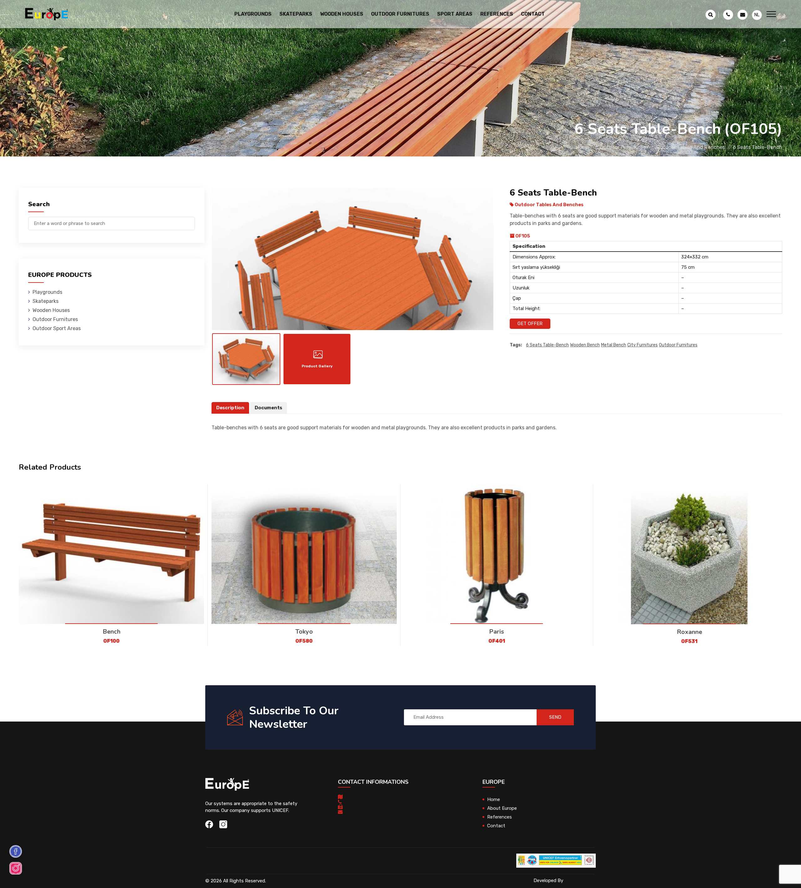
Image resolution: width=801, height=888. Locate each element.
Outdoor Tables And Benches (690, 147)
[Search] (190, 220)
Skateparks (46, 301)
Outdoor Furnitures (622, 147)
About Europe (502, 808)
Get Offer (530, 323)
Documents (268, 408)
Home (582, 147)
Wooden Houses (51, 310)
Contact (533, 14)
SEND (555, 717)
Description (230, 408)
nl (756, 15)
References (496, 14)
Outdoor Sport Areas (57, 328)
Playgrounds (47, 292)
